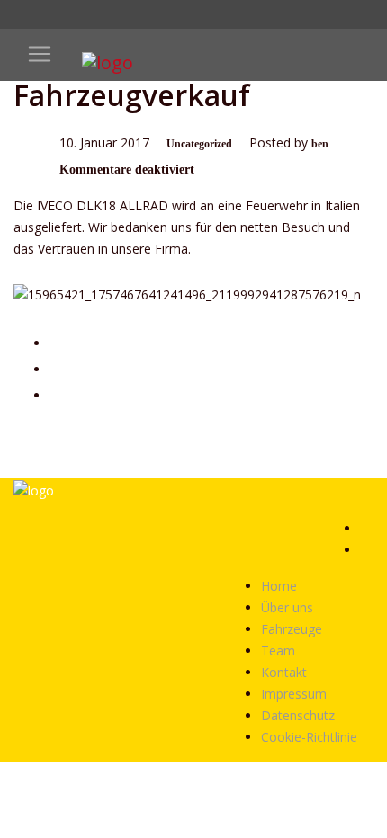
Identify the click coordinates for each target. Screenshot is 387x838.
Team (278, 650)
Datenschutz (298, 715)
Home (279, 585)
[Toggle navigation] (39, 54)
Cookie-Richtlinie (309, 736)
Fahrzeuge (291, 628)
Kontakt (284, 672)
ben (319, 144)
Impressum (294, 693)
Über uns (287, 607)
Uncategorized (199, 144)
